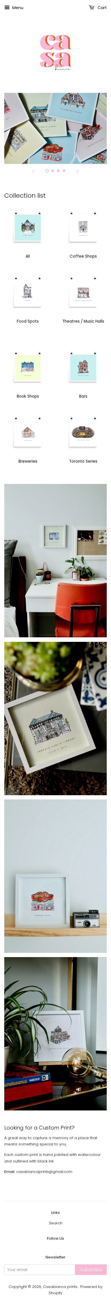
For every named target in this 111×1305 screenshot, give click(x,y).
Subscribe (91, 1269)
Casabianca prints (61, 1286)
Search (55, 1223)
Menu (17, 8)
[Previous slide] (33, 171)
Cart (101, 8)
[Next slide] (77, 171)
